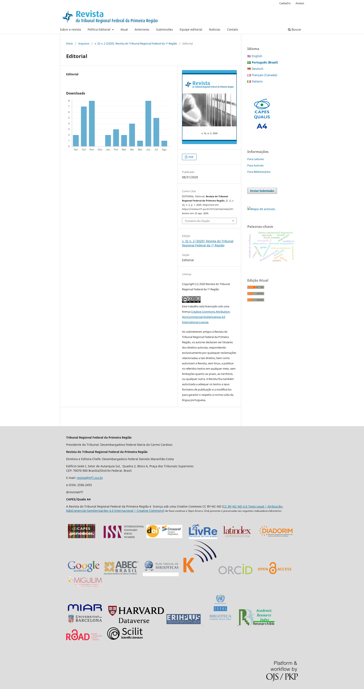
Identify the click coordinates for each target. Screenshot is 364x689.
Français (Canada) (264, 75)
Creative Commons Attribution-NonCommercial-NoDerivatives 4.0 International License (206, 317)
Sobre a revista (70, 29)
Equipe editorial (191, 29)
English (257, 56)
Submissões (164, 29)
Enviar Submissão (262, 191)
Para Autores (255, 165)
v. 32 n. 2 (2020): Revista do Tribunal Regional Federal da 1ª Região (136, 43)
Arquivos (83, 43)
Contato (232, 29)
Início (69, 43)
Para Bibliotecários (258, 172)
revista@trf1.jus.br (90, 478)
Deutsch (257, 69)
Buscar (296, 29)
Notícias (214, 29)
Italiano (257, 81)
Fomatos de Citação (197, 221)
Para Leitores (255, 159)
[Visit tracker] (261, 209)
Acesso (300, 3)
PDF (191, 157)
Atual (124, 29)
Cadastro (285, 3)
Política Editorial (99, 29)
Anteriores (142, 29)
